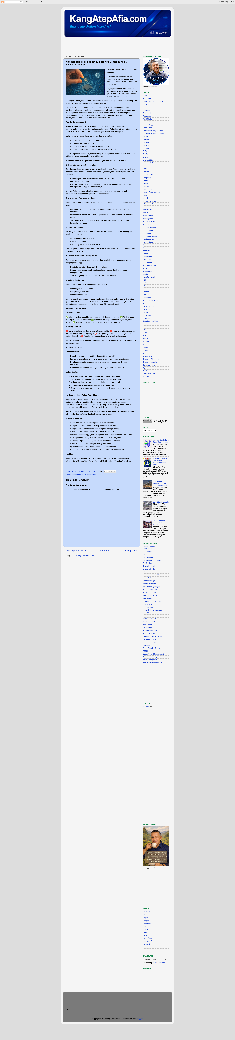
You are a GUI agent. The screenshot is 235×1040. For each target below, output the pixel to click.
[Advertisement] (107, 46)
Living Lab (147, 259)
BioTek (145, 136)
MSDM (145, 274)
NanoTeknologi (149, 277)
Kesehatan (147, 233)
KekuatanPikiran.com (151, 598)
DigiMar (146, 142)
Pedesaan (147, 298)
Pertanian (146, 309)
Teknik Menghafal (150, 660)
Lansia (145, 254)
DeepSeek (147, 923)
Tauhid (145, 353)
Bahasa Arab (148, 122)
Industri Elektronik (79, 475)
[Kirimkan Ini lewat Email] (105, 471)
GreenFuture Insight (151, 575)
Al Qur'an (146, 110)
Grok (145, 935)
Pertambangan (148, 306)
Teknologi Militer (149, 365)
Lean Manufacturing (151, 613)
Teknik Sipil (147, 356)
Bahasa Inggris (149, 125)
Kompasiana (148, 242)
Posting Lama (130, 550)
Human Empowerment (151, 192)
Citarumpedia (148, 554)
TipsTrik (146, 368)
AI (144, 107)
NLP (144, 280)
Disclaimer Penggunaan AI (153, 101)
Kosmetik (146, 251)
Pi (143, 947)
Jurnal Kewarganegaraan (153, 587)
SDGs (145, 336)
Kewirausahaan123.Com (152, 601)
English (146, 169)
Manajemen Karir (149, 265)
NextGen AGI (148, 625)
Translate (161, 963)
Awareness (147, 116)
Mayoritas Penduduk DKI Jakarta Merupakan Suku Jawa (161, 462)
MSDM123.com (149, 622)
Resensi (146, 324)
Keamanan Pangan (150, 595)
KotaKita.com (148, 607)
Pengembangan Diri (150, 300)
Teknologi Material (150, 362)
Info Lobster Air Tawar (151, 578)
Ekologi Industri (149, 566)
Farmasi (146, 172)
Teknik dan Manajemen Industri (155, 657)
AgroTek (146, 104)
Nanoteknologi (92, 475)
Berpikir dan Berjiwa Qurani (153, 133)
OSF (145, 286)
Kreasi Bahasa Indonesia (152, 610)
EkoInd (145, 157)
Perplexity (147, 944)
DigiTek (146, 145)
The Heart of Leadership (152, 663)
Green (145, 180)
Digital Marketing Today (152, 560)
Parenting (146, 295)
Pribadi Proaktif (149, 633)
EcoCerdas (147, 563)
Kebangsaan (148, 219)
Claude (145, 915)
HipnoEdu (147, 572)
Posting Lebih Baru (76, 550)
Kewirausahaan (149, 239)
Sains (145, 330)
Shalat (145, 339)
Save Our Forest (149, 639)
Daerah (146, 139)
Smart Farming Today (151, 648)
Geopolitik (147, 178)
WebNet (146, 377)
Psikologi (146, 318)
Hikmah (146, 186)
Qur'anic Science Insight (152, 636)
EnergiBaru (147, 166)
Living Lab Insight (150, 616)
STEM (145, 347)
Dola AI (145, 926)
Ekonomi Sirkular (149, 163)
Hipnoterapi (147, 189)
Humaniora (147, 195)
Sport (145, 344)
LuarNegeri (147, 262)
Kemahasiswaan (149, 227)
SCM (145, 333)
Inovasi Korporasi (149, 201)
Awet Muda (147, 119)
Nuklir (145, 283)
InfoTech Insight (149, 581)
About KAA (147, 98)
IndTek (145, 198)
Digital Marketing (149, 557)
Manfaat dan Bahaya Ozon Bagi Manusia (161, 441)
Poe (144, 950)
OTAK (145, 289)
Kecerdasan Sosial (150, 221)
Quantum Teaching (150, 321)
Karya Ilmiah (148, 216)
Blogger (139, 1019)
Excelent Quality (149, 569)
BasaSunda (147, 128)
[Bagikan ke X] (110, 471)
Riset (145, 327)
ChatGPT (146, 912)
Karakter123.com (149, 592)
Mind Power (147, 271)
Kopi (144, 248)
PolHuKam (147, 315)
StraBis (145, 350)
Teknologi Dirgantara (151, 359)
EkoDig (145, 154)
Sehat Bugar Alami (150, 642)
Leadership (147, 257)
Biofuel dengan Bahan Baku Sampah (159, 522)
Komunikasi (147, 245)
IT (144, 207)
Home (145, 95)
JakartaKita (147, 210)
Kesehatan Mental (150, 236)
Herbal (145, 183)
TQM (145, 371)
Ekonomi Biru (148, 160)
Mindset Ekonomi (149, 619)
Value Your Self (149, 374)
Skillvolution (147, 645)
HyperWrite (147, 938)
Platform (146, 312)
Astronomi (147, 113)
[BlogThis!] (107, 471)
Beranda (104, 550)
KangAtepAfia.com (150, 589)
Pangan (146, 292)
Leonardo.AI (148, 941)
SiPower (146, 341)
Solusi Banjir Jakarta (161, 502)
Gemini (145, 932)
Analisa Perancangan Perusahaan (151, 547)
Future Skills (148, 175)
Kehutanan (147, 224)
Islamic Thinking (149, 204)
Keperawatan (148, 230)
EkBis (145, 151)
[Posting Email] (100, 471)
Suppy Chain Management (153, 654)
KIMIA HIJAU (148, 604)
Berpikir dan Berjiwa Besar (153, 131)
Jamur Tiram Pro (149, 584)
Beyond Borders (149, 551)
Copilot (145, 918)
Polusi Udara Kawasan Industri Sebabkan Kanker (160, 483)
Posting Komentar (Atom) (85, 556)
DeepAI (146, 921)
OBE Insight (147, 628)
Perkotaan (147, 303)
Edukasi (146, 148)
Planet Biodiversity (150, 630)
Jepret (145, 213)
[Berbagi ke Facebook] (112, 471)
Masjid (145, 268)
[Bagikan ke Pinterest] (114, 471)
